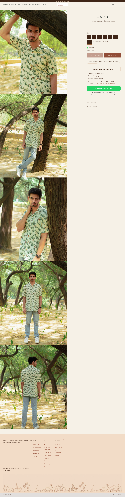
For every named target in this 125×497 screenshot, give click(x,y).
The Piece (89, 99)
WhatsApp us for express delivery (105, 83)
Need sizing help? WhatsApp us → (104, 69)
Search (57, 456)
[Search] (113, 4)
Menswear (36, 450)
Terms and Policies (117, 494)
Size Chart (91, 50)
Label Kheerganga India (12, 494)
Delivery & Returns (92, 106)
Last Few (35, 456)
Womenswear (37, 447)
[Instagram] (63, 440)
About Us (57, 444)
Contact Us (47, 452)
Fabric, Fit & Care (91, 103)
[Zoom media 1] (33, 52)
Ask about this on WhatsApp (104, 88)
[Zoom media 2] (33, 135)
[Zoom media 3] (33, 219)
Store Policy (47, 456)
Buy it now (112, 55)
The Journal (58, 447)
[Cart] (120, 4)
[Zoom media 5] (33, 387)
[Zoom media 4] (33, 303)
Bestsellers (36, 453)
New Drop (36, 444)
